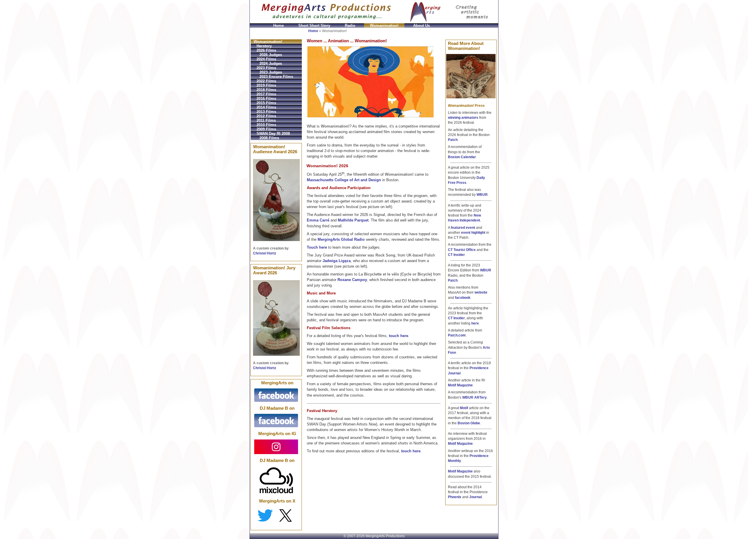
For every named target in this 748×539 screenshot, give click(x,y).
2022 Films (266, 81)
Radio (350, 25)
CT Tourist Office (462, 250)
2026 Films (266, 50)
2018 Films (266, 90)
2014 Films (266, 107)
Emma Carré (318, 220)
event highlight (473, 232)
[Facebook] (276, 395)
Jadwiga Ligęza (337, 261)
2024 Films (266, 59)
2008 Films (269, 138)
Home (278, 25)
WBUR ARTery (474, 397)
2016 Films (266, 98)
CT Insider (456, 255)
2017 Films (266, 94)
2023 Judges (270, 72)
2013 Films (266, 111)
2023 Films (266, 68)
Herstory (264, 46)
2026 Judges (270, 55)
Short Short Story (314, 25)
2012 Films (266, 116)
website (481, 292)
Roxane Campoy (352, 280)
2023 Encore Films (276, 76)
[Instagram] (276, 446)
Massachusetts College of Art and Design (344, 180)
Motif (464, 408)
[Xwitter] (276, 515)
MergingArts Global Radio (341, 239)
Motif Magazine (460, 385)
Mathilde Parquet (353, 220)
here (475, 323)
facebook (462, 297)
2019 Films (266, 85)
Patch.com (457, 335)
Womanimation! (384, 25)
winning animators (463, 117)
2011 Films (266, 120)
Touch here (317, 247)
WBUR (482, 194)
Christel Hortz (264, 253)
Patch (453, 140)
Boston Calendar (462, 157)
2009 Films (266, 129)
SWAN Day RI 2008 (273, 133)
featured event (463, 227)
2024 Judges (270, 63)
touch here (398, 336)
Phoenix (454, 497)
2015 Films (266, 103)
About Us (421, 25)
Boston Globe (469, 423)
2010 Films (266, 125)
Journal (475, 497)
